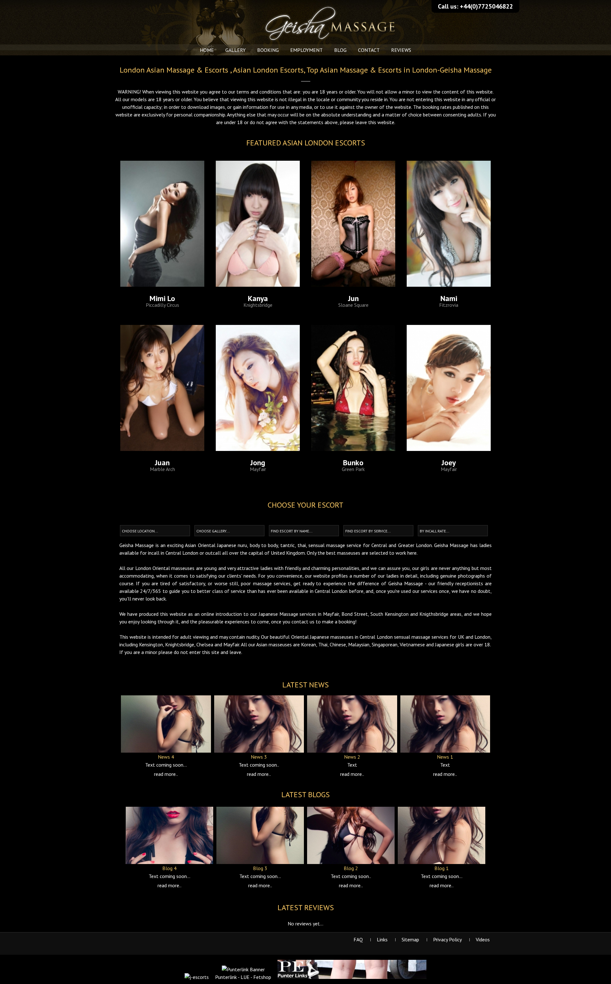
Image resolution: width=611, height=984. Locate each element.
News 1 (445, 756)
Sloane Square (353, 304)
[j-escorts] (197, 977)
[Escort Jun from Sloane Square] (353, 224)
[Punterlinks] (351, 977)
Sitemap (410, 939)
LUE (245, 977)
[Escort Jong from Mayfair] (258, 388)
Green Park (353, 469)
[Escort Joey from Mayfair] (449, 388)
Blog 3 (260, 868)
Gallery (235, 50)
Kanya (258, 298)
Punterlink (226, 977)
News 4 (166, 756)
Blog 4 (169, 868)
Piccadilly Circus (162, 304)
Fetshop (262, 977)
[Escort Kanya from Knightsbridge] (258, 224)
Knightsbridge (257, 304)
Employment (306, 50)
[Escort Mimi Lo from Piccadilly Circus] (162, 224)
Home (207, 50)
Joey (449, 463)
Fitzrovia (448, 304)
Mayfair (258, 469)
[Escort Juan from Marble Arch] (162, 388)
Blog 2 (351, 868)
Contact (369, 50)
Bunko (353, 463)
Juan (162, 463)
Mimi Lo (162, 298)
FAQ (358, 939)
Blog (340, 50)
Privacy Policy (447, 939)
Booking (268, 50)
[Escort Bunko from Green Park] (353, 388)
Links (382, 939)
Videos (483, 939)
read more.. (166, 774)
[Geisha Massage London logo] (305, 4)
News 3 (259, 756)
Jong (257, 463)
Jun (353, 298)
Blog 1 (441, 868)
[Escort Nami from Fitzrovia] (449, 224)
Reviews (401, 50)
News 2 (352, 756)
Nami (448, 298)
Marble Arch (162, 469)
